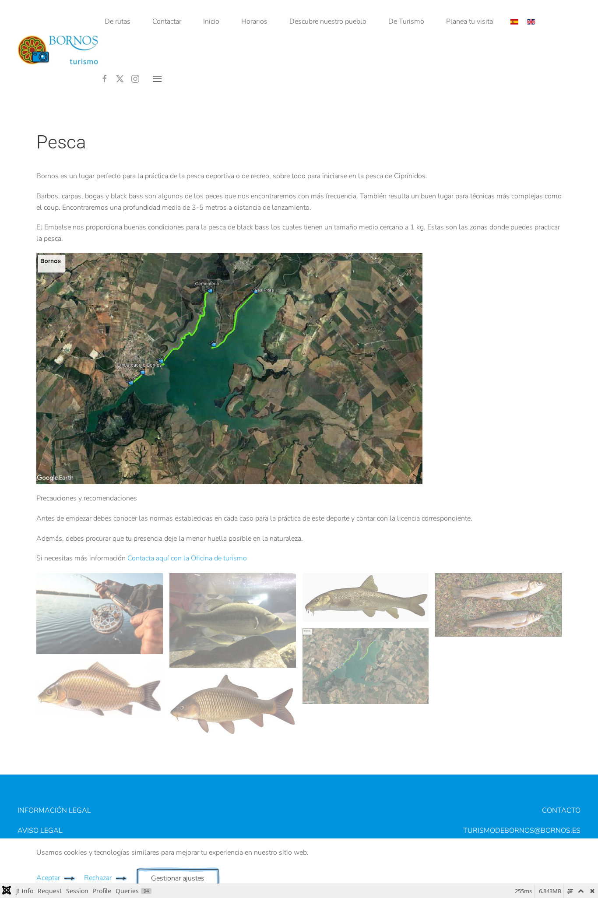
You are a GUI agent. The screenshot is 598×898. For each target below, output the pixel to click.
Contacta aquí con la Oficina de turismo (187, 558)
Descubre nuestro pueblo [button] (327, 21)
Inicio (211, 21)
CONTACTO (561, 810)
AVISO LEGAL (40, 830)
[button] (157, 79)
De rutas (117, 21)
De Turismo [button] (406, 21)
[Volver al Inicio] (59, 50)
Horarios (254, 21)
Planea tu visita (469, 21)
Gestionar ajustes (177, 878)
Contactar (166, 21)
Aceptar (48, 878)
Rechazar (98, 878)
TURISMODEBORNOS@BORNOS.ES (521, 830)
